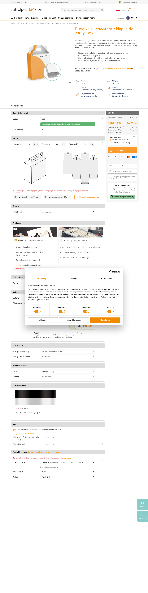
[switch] (62, 311)
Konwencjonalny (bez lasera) (75, 240)
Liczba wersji (18, 129)
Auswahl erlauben (74, 320)
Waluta (16, 477)
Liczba (15, 119)
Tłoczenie (24, 408)
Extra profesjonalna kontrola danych (27, 438)
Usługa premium (65, 18)
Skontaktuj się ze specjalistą (124, 196)
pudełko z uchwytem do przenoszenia (115, 68)
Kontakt (52, 18)
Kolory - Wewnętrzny (21, 356)
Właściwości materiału (22, 303)
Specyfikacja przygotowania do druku (124, 178)
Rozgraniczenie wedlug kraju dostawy (43, 452)
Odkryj (18, 265)
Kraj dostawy (18, 472)
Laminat (16, 376)
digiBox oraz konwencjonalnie (30, 240)
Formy (15, 283)
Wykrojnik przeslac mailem (89, 197)
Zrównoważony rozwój (86, 18)
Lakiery (16, 371)
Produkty (18, 18)
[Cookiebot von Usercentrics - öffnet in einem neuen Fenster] (110, 271)
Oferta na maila (118, 166)
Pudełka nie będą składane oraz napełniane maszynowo (38, 429)
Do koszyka (118, 150)
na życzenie (67, 458)
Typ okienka (17, 212)
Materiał (16, 298)
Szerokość (46, 144)
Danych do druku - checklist (24, 433)
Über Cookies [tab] (106, 279)
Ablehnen (42, 320)
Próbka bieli (20, 444)
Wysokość (73, 144)
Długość (17, 144)
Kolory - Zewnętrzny (21, 351)
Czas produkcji (19, 462)
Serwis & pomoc (32, 18)
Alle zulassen (105, 320)
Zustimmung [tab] (41, 279)
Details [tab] (74, 279)
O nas (44, 18)
